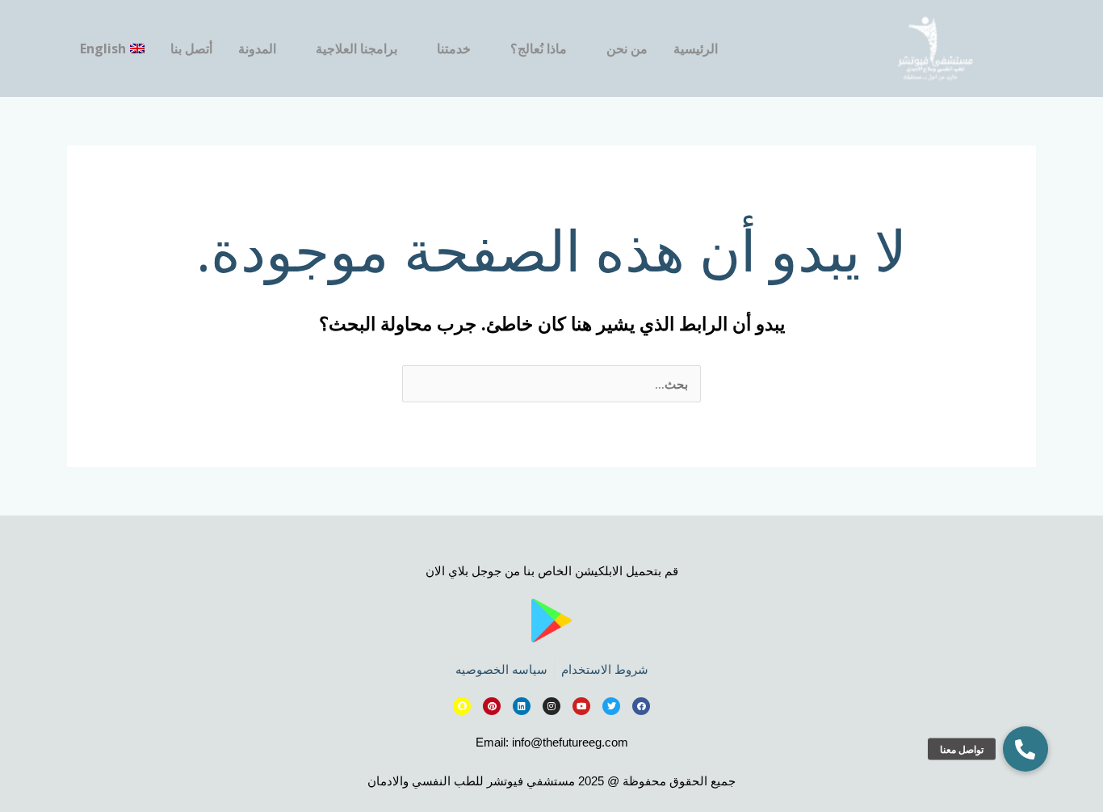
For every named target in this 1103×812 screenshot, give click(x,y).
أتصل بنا (191, 48)
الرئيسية (695, 48)
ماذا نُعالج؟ (538, 48)
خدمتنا (454, 48)
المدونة (257, 48)
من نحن (627, 48)
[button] (1025, 749)
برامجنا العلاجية (356, 48)
